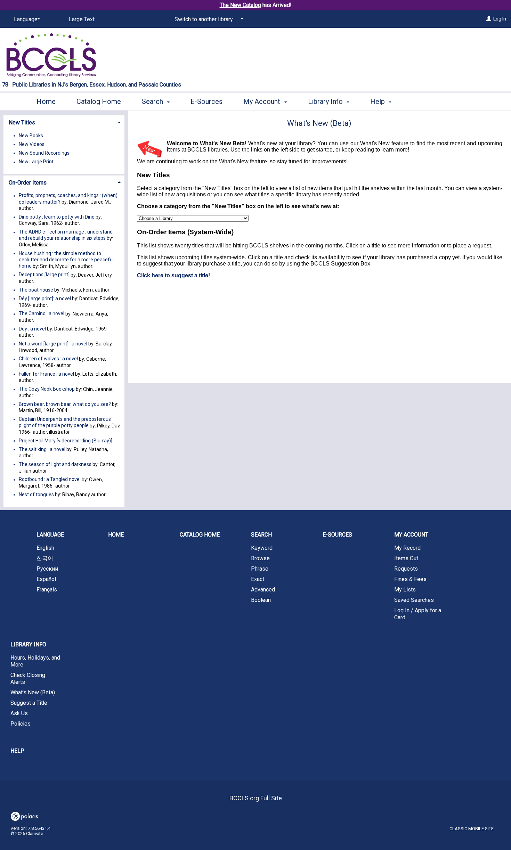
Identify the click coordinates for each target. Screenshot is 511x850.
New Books (31, 135)
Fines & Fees (410, 579)
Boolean (261, 600)
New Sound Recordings (44, 153)
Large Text (82, 19)
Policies (20, 723)
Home (46, 101)
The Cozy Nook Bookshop (47, 389)
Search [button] (153, 101)
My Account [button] (262, 101)
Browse (260, 558)
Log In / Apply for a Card (417, 614)
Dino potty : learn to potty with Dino (57, 217)
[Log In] (488, 19)
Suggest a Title (28, 703)
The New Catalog (240, 5)
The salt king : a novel (42, 449)
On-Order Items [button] (28, 182)
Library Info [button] (326, 101)
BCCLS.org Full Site (255, 798)
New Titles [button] (22, 122)
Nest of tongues (36, 494)
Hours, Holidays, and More (35, 661)
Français (46, 589)
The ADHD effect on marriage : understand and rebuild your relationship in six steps (66, 235)
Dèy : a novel (32, 329)
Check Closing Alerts (27, 678)
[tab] (63, 122)
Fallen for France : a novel (46, 374)
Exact (257, 579)
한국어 (44, 558)
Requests (406, 568)
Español (46, 579)
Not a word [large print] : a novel (53, 343)
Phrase (259, 568)
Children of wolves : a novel (48, 359)
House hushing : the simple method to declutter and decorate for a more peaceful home (66, 260)
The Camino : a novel (41, 314)
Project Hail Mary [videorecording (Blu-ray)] (65, 440)
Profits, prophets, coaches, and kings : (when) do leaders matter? (68, 199)
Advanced (263, 589)
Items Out (406, 558)
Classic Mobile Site (471, 828)
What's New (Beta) (32, 692)
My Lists (405, 589)
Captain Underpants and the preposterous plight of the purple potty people (65, 422)
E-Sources (206, 101)
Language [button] (50, 534)
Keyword (262, 548)
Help (17, 750)
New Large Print (36, 162)
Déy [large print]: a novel (45, 298)
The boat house (36, 290)
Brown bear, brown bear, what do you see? (65, 404)
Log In (499, 19)
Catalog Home (98, 101)
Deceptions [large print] (44, 275)
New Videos (31, 144)
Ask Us (19, 713)
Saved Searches (414, 600)
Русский (47, 568)
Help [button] (378, 101)
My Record (407, 548)
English (45, 548)
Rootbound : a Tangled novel (50, 479)
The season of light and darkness (55, 464)
